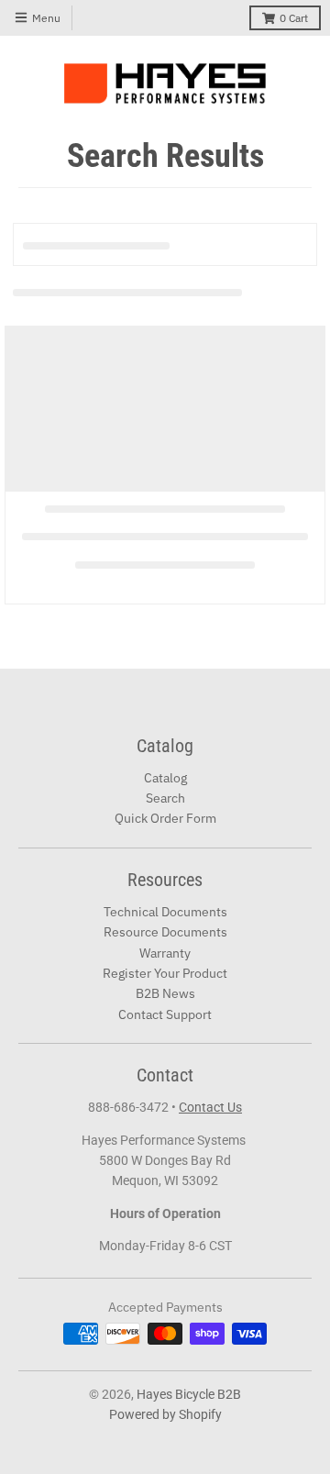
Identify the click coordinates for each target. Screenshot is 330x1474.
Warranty (165, 953)
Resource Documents (165, 932)
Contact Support (165, 1014)
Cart (294, 18)
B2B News (165, 993)
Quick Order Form (165, 818)
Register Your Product (165, 973)
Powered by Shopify (165, 1414)
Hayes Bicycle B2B (189, 1394)
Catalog (165, 778)
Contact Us (210, 1107)
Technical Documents (165, 911)
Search (165, 798)
